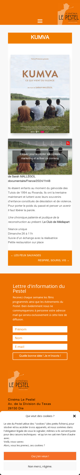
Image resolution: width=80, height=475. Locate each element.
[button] (74, 416)
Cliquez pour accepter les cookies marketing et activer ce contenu (40, 156)
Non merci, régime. (40, 466)
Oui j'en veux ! (40, 456)
